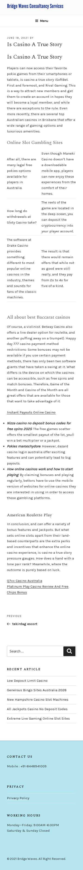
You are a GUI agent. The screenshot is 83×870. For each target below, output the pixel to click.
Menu (44, 21)
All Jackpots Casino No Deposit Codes (37, 709)
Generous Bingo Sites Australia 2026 (37, 690)
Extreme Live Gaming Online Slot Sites (38, 718)
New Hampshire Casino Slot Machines (37, 699)
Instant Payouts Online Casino (31, 412)
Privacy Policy (18, 798)
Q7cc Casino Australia (24, 581)
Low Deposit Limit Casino (27, 681)
